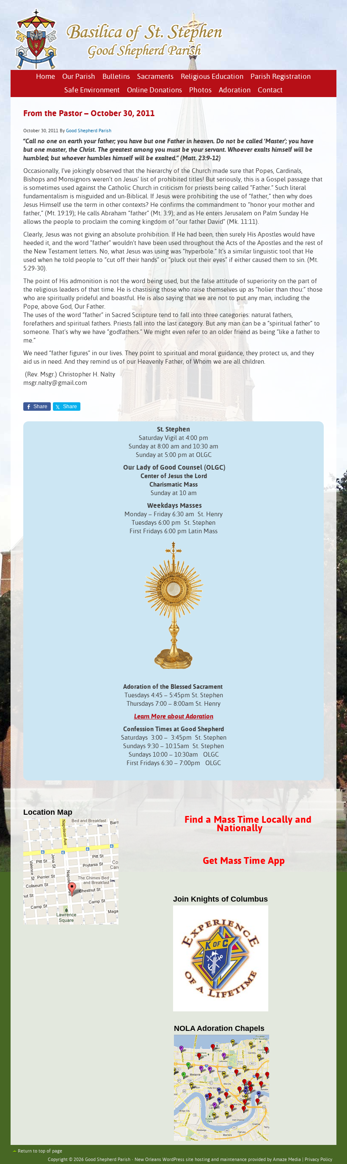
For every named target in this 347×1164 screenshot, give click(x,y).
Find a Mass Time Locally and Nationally (248, 824)
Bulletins (116, 77)
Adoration (235, 90)
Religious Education (212, 77)
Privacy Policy (318, 1159)
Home (45, 77)
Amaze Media (287, 1159)
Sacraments (155, 77)
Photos (200, 90)
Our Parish (78, 77)
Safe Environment (92, 90)
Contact (270, 90)
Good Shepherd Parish (88, 131)
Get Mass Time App (244, 861)
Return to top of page (40, 1151)
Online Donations (154, 90)
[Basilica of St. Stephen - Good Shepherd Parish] (120, 68)
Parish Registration (281, 77)
